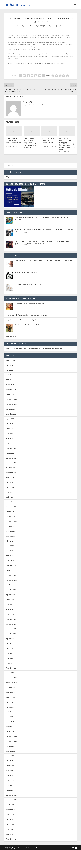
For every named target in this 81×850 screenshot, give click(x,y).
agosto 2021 (10, 639)
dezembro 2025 (11, 399)
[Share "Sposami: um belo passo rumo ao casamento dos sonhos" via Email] (40, 76)
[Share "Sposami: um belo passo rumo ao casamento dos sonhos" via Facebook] (20, 76)
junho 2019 (10, 766)
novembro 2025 (11, 404)
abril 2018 (9, 834)
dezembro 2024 (11, 458)
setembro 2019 (11, 751)
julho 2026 (9, 365)
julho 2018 (9, 819)
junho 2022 (10, 600)
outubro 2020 (10, 687)
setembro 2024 (11, 473)
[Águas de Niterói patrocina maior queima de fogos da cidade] (14, 131)
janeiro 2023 (10, 570)
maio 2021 (9, 653)
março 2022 (10, 614)
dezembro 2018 (11, 795)
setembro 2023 (11, 531)
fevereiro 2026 (11, 389)
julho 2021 (9, 643)
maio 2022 (9, 604)
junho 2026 (10, 370)
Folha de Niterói (29, 26)
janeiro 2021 (10, 673)
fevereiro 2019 (11, 785)
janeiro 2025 (10, 453)
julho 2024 (9, 482)
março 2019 (10, 780)
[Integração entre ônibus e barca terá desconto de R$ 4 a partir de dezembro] (49, 131)
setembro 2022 (11, 590)
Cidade (46, 26)
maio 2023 (9, 551)
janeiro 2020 (10, 731)
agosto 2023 (10, 536)
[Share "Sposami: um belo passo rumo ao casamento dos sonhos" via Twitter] (24, 76)
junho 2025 (10, 429)
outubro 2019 (10, 746)
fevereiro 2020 (11, 727)
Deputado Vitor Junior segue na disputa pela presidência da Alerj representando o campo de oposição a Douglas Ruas (67, 144)
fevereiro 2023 (11, 565)
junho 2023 (10, 546)
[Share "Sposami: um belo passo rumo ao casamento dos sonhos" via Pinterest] (32, 76)
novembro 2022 (11, 580)
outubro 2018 (10, 805)
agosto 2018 (10, 814)
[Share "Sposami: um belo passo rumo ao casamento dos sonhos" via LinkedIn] (36, 76)
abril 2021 (9, 658)
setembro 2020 (11, 692)
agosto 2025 (10, 419)
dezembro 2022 (11, 575)
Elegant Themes (17, 848)
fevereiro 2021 (11, 668)
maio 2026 (9, 375)
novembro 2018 (11, 800)
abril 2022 (9, 609)
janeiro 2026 (10, 394)
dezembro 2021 (11, 624)
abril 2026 (9, 380)
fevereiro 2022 (11, 619)
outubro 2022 (10, 585)
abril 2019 (9, 775)
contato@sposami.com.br (36, 63)
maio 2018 (9, 829)
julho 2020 (9, 702)
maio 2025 (9, 433)
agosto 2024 (10, 477)
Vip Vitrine (52, 26)
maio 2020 (9, 712)
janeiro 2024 (10, 512)
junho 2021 (10, 648)
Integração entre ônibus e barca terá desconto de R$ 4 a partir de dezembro (48, 141)
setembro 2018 (11, 810)
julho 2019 (9, 761)
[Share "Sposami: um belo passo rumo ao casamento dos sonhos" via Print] (44, 76)
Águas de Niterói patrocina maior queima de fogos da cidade (13, 141)
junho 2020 (10, 707)
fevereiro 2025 (11, 448)
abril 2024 (9, 497)
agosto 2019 (10, 756)
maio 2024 (9, 492)
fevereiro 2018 (11, 839)
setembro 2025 (11, 414)
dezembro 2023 (11, 516)
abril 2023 (9, 556)
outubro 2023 (10, 526)
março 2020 (10, 722)
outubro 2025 (10, 409)
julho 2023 (9, 541)
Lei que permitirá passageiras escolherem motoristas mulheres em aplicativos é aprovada (31, 143)
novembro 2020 (11, 683)
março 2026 (10, 385)
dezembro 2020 (11, 678)
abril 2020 (9, 717)
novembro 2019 (11, 741)
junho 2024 (10, 487)
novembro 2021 (11, 629)
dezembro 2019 (11, 736)
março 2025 (10, 443)
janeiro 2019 (10, 790)
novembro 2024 (11, 463)
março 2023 (10, 560)
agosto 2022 (10, 595)
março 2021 (10, 663)
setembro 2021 (11, 634)
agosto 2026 (10, 360)
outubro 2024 (10, 468)
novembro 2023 (11, 521)
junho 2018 (10, 824)
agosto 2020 (10, 697)
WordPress (36, 848)
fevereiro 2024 (11, 507)
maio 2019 (9, 771)
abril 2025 (9, 438)
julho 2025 (9, 424)
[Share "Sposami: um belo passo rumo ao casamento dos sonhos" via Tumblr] (28, 76)
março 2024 (10, 502)
